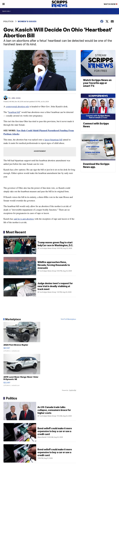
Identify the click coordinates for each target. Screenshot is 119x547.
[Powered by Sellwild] (72, 390)
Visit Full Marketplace (68, 319)
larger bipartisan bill (53, 139)
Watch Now (110, 4)
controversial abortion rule (17, 106)
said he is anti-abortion (24, 218)
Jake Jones (16, 98)
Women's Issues (27, 21)
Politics (8, 21)
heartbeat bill (14, 112)
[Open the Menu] (3, 4)
